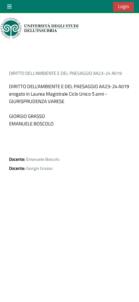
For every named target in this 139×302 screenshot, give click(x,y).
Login (123, 6)
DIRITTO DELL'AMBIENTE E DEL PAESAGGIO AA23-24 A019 (65, 73)
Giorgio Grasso (39, 168)
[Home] (40, 28)
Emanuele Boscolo (42, 159)
